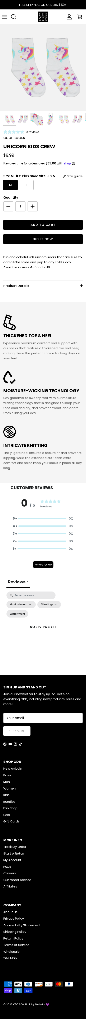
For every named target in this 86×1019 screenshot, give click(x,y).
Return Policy (13, 938)
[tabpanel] (43, 631)
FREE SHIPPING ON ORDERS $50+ (43, 5)
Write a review (43, 564)
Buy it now (43, 239)
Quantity (10, 197)
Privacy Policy (13, 918)
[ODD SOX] (43, 17)
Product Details (16, 286)
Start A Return (14, 853)
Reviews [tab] (18, 582)
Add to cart (43, 225)
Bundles (9, 801)
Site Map (10, 958)
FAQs (7, 866)
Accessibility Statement (22, 925)
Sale (6, 815)
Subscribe (17, 731)
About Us (10, 912)
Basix (7, 775)
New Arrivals (12, 768)
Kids (6, 795)
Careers (9, 873)
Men (6, 781)
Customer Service (17, 880)
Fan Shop (10, 808)
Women (9, 788)
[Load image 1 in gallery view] (43, 67)
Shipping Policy (14, 931)
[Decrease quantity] (8, 206)
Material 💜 (42, 1004)
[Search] (13, 16)
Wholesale (11, 951)
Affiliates (10, 886)
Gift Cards (11, 821)
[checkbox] (17, 614)
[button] (43, 518)
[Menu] (4, 16)
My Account (12, 860)
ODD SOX (18, 1004)
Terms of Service (16, 945)
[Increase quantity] (33, 206)
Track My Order (14, 846)
